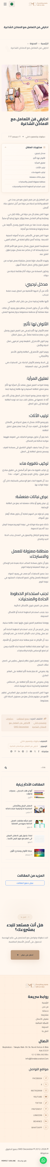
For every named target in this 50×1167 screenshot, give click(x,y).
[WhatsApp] (27, 751)
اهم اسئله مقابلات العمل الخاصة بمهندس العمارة (21, 822)
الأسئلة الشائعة (42, 1023)
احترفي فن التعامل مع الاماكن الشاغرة (24, 746)
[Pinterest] (15, 751)
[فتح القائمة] (5, 4)
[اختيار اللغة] (12, 4)
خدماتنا (45, 1011)
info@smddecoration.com (37, 1059)
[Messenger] (11, 751)
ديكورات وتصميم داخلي (30, 741)
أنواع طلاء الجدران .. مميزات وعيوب (20, 792)
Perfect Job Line (9, 1160)
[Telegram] (23, 751)
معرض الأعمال (42, 1019)
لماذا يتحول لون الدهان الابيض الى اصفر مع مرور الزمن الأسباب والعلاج (19, 838)
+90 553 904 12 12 (39, 1054)
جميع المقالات (23, 719)
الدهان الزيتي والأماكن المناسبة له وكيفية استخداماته (19, 807)
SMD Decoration (21, 727)
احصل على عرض (27, 955)
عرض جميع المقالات (25, 883)
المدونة (33, 43)
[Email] (31, 751)
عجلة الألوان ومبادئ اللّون (21, 851)
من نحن (45, 1007)
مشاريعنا (44, 1015)
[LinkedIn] (19, 751)
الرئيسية (44, 43)
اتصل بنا (45, 1031)
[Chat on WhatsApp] (43, 1160)
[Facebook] (38, 751)
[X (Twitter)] (35, 751)
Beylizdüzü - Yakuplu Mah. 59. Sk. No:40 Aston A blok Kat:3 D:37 (25, 1048)
